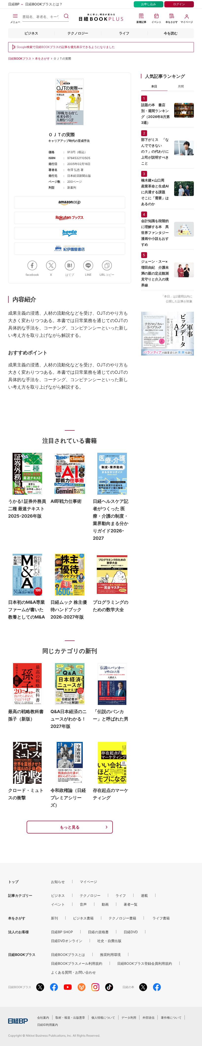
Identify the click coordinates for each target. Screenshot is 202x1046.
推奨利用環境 (110, 954)
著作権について (171, 1017)
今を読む (171, 33)
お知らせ (58, 882)
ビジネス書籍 (83, 918)
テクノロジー (77, 33)
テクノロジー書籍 (122, 918)
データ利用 (128, 1017)
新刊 (54, 918)
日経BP (13, 4)
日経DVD (131, 932)
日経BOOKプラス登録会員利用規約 (144, 963)
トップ (13, 882)
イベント (58, 904)
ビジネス (31, 33)
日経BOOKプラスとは (68, 954)
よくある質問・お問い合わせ (73, 972)
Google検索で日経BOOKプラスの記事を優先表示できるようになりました (66, 47)
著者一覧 (130, 904)
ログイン (179, 4)
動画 (105, 904)
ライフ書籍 (161, 918)
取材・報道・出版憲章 (70, 1017)
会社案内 (43, 1017)
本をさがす (42, 58)
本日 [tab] (154, 86)
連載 (144, 895)
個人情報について (103, 1017)
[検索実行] (66, 16)
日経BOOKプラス (19, 58)
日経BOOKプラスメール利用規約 (76, 963)
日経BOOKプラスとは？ (44, 4)
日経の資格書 (98, 932)
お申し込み (148, 4)
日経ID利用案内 (47, 1025)
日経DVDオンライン (66, 941)
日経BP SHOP (62, 932)
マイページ (88, 882)
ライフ (124, 33)
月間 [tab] (181, 86)
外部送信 (148, 1017)
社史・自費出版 (109, 941)
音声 (83, 904)
